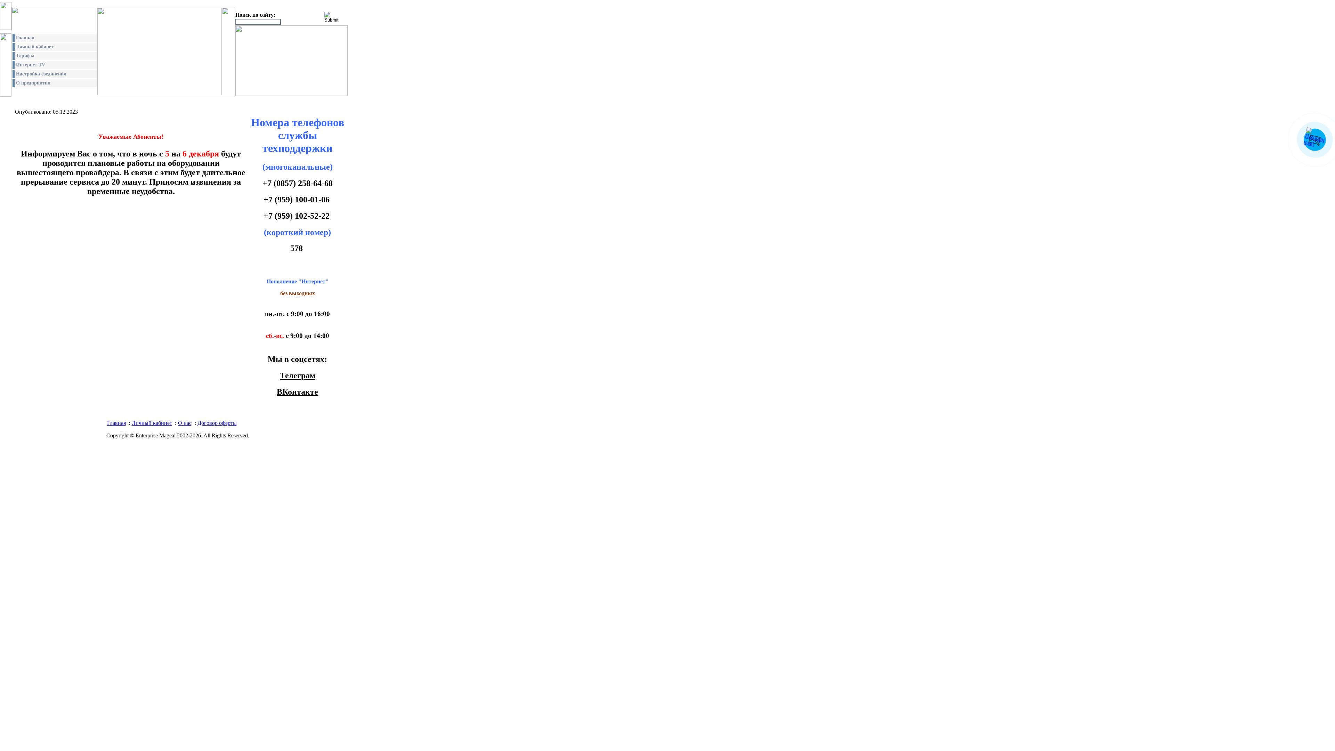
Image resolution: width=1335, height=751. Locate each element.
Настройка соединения (41, 73)
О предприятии (33, 83)
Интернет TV (30, 64)
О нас (185, 423)
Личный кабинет (35, 46)
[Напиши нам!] (1316, 144)
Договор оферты (217, 423)
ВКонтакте (297, 391)
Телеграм (297, 375)
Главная (25, 37)
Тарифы (25, 55)
